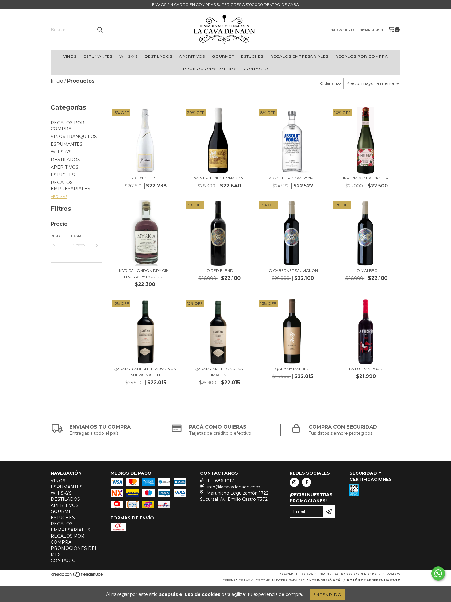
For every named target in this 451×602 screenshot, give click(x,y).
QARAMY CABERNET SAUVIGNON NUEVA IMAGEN (145, 371)
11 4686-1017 (220, 481)
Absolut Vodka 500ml (292, 178)
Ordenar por (331, 83)
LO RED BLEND (218, 270)
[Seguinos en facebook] (306, 482)
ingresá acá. (329, 580)
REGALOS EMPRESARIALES (299, 56)
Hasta (76, 236)
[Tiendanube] (77, 576)
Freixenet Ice (145, 178)
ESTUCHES (252, 56)
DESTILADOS (158, 56)
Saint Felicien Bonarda (218, 178)
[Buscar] (100, 29)
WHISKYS (128, 56)
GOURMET (223, 56)
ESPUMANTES (97, 56)
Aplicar (96, 245)
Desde (56, 236)
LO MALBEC (365, 270)
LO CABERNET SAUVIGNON (292, 270)
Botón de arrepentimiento (373, 580)
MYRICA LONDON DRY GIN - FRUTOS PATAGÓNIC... (145, 273)
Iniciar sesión (371, 30)
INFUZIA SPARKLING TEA (365, 178)
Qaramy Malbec (292, 368)
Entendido (327, 594)
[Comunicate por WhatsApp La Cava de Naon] (438, 573)
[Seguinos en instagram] (294, 482)
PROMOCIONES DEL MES (210, 68)
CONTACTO (256, 68)
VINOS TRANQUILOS (74, 136)
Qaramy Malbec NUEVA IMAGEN (219, 371)
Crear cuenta (342, 30)
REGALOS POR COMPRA (361, 56)
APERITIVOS (192, 56)
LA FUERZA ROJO (366, 368)
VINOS (69, 56)
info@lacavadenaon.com (233, 487)
